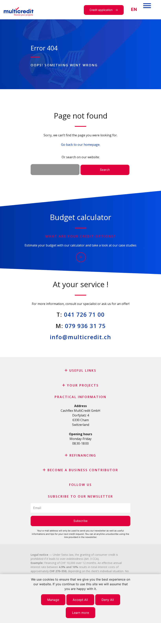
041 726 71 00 (84, 314)
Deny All (108, 600)
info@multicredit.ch (80, 337)
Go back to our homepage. (80, 144)
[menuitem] (134, 9)
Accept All (80, 600)
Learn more (80, 613)
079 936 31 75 (85, 326)
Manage (53, 600)
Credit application (101, 10)
